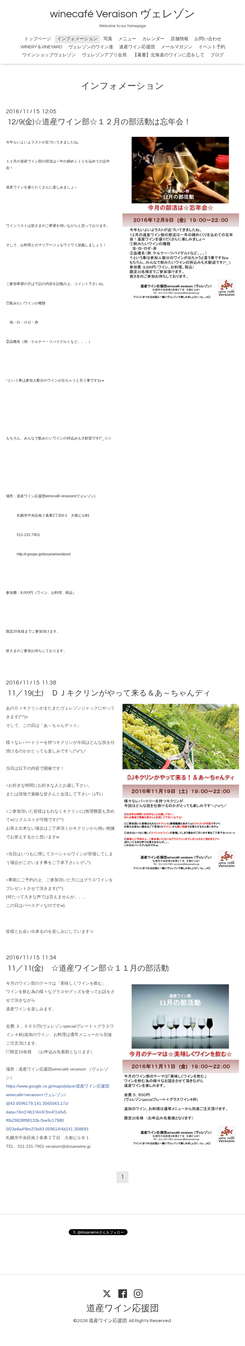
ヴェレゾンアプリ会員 (104, 55)
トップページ (37, 39)
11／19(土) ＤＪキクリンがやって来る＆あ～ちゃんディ (109, 693)
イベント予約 (211, 47)
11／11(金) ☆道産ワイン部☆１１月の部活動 (88, 968)
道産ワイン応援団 (137, 47)
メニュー (127, 39)
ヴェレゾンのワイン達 (90, 47)
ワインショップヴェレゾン (49, 55)
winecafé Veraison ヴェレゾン (122, 14)
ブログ (217, 55)
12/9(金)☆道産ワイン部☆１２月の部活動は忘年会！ (99, 122)
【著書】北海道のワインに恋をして (168, 55)
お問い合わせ (208, 39)
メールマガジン (176, 47)
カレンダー (153, 39)
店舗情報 (180, 39)
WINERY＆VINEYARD (41, 47)
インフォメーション (77, 39)
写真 (107, 39)
